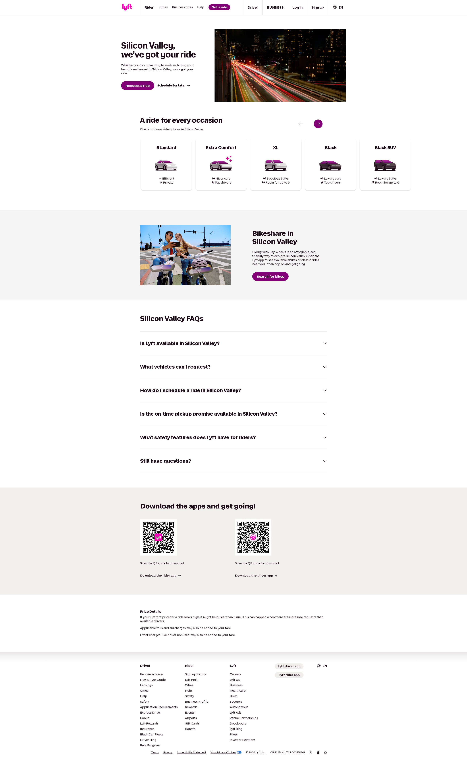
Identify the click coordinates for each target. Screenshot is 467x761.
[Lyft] (127, 7)
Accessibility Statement (191, 752)
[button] (233, 343)
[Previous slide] (300, 124)
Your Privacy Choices (223, 752)
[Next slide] (318, 124)
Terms (155, 752)
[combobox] (338, 7)
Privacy (167, 752)
